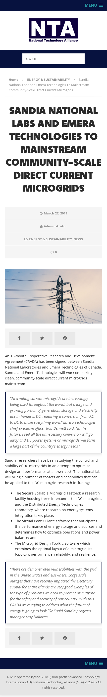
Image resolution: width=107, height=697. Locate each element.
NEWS (78, 239)
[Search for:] (53, 58)
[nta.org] (53, 30)
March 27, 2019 (55, 213)
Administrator (55, 226)
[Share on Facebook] (19, 338)
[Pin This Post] (64, 338)
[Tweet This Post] (42, 338)
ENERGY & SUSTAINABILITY (50, 239)
